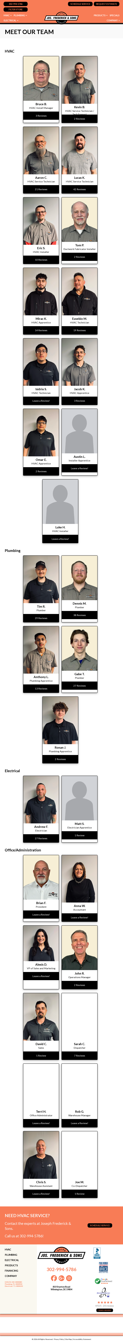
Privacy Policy (59, 1339)
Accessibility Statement (82, 1339)
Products (99, 15)
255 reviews (108, 1306)
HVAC (6, 15)
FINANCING (11, 1270)
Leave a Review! (41, 400)
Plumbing (19, 15)
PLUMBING (11, 1254)
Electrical (10, 20)
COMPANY (11, 1275)
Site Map (68, 1339)
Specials (114, 15)
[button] (10, 15)
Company (112, 20)
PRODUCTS (11, 1265)
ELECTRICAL (12, 1260)
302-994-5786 (31, 1236)
